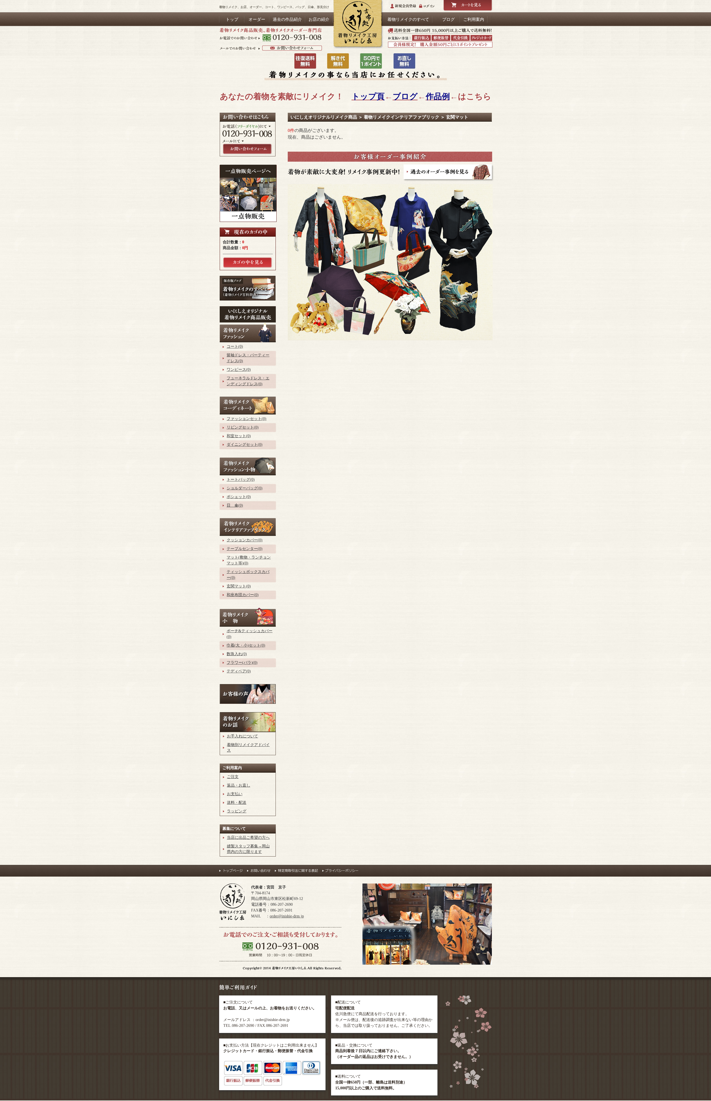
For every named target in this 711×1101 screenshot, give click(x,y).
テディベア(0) (239, 671)
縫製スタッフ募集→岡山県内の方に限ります (248, 849)
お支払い (234, 794)
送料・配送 (236, 802)
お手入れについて (242, 736)
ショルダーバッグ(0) (244, 488)
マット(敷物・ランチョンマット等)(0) (249, 560)
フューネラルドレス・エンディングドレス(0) (248, 381)
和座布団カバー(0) (243, 595)
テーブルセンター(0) (244, 549)
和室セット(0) (239, 436)
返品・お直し (238, 785)
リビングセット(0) (243, 427)
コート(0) (235, 346)
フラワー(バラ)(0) (242, 662)
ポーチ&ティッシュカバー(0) (249, 634)
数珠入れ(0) (237, 654)
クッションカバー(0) (244, 540)
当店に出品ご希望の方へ (248, 837)
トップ (232, 19)
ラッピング (236, 811)
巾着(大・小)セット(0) (246, 645)
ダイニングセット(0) (244, 444)
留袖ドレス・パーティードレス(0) (248, 358)
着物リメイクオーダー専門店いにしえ (357, 24)
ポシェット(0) (239, 497)
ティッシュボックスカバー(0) (248, 575)
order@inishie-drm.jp (287, 916)
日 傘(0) (235, 505)
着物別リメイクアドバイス (248, 748)
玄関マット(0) (239, 586)
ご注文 (233, 777)
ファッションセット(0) (246, 419)
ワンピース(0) (239, 369)
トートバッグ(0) (241, 479)
